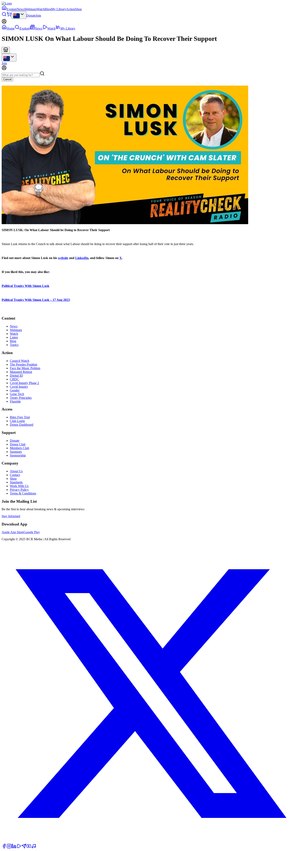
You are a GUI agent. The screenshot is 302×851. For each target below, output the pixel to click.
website (63, 258)
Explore (12, 9)
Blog (48, 9)
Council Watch (19, 360)
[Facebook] (4, 847)
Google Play (32, 532)
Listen (14, 337)
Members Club (19, 448)
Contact (15, 475)
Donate (31, 15)
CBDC (14, 379)
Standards (16, 482)
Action (70, 9)
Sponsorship (18, 455)
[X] (151, 841)
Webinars (30, 9)
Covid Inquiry (19, 386)
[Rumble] (18, 847)
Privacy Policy (19, 489)
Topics (14, 344)
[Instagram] (9, 847)
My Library (58, 9)
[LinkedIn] (14, 847)
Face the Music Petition (25, 368)
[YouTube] (28, 847)
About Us (16, 471)
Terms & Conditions (23, 493)
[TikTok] (33, 847)
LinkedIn (81, 258)
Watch (41, 9)
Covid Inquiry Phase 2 (24, 383)
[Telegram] (23, 847)
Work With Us (19, 486)
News (20, 9)
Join (38, 15)
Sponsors (16, 451)
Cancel (7, 79)
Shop (78, 9)
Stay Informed (11, 516)
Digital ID (16, 375)
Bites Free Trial (20, 417)
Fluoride (15, 401)
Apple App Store (13, 532)
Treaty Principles (21, 397)
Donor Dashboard (21, 424)
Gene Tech (17, 394)
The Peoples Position (23, 364)
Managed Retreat (21, 372)
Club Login (17, 421)
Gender (15, 390)
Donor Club (17, 444)
